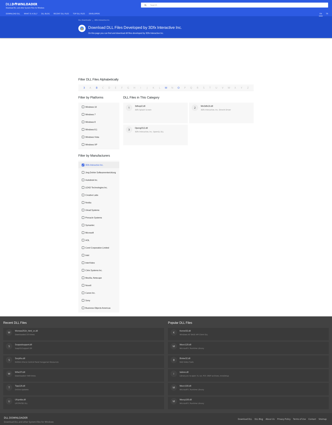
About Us (270, 419)
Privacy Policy (283, 419)
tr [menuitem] (327, 13)
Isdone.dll (184, 372)
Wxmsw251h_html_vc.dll (26, 331)
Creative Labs (91, 195)
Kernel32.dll (185, 331)
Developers (94, 13)
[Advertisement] (166, 57)
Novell (88, 285)
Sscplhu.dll (20, 358)
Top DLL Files (79, 13)
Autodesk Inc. (91, 180)
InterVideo (90, 263)
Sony (87, 300)
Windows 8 (90, 122)
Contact (312, 419)
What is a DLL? (30, 13)
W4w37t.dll (20, 372)
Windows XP (91, 145)
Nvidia (88, 203)
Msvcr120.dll (185, 345)
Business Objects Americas (97, 308)
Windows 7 (90, 114)
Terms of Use (299, 419)
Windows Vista (92, 137)
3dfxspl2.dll (140, 106)
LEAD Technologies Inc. (96, 187)
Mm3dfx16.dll (207, 106)
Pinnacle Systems (93, 218)
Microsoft (89, 233)
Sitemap (323, 419)
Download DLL (13, 13)
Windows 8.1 (91, 129)
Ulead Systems (92, 210)
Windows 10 (91, 107)
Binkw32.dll (185, 358)
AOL (87, 240)
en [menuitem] (321, 13)
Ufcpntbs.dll (20, 400)
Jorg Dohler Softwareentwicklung (100, 172)
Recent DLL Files (61, 13)
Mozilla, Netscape (93, 278)
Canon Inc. (90, 293)
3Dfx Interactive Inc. (94, 165)
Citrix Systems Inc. (93, 270)
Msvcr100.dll (185, 386)
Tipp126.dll (20, 386)
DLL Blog (45, 13)
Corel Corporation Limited (97, 248)
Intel (87, 255)
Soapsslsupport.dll (23, 345)
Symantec (90, 225)
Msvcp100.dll (186, 400)
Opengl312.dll (141, 128)
